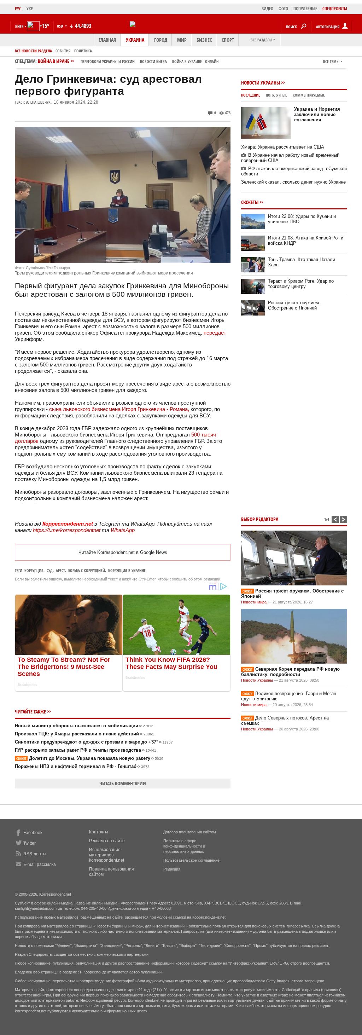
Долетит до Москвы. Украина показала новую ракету (89, 758)
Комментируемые (309, 95)
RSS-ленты (34, 853)
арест (60, 570)
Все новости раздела (33, 50)
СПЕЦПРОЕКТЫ (334, 9)
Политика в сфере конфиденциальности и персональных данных (184, 846)
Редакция (171, 869)
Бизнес (204, 39)
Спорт (228, 39)
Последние (250, 95)
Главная (107, 39)
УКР (30, 9)
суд (50, 570)
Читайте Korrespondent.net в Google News (122, 552)
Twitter (29, 843)
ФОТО (283, 9)
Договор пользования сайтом (189, 832)
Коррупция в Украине (127, 570)
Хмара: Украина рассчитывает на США (282, 147)
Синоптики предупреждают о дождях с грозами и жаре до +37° (94, 742)
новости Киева (153, 61)
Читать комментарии (122, 783)
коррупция (33, 570)
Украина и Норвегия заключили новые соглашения (317, 114)
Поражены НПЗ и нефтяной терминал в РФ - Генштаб (82, 766)
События (63, 50)
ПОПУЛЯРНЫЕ (305, 9)
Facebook (32, 832)
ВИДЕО (267, 9)
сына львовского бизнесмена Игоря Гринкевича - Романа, (118, 409)
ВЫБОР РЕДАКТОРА (259, 519)
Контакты (98, 831)
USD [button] (60, 26)
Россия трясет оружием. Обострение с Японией (294, 305)
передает (215, 333)
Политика (83, 50)
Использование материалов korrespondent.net (106, 855)
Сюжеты (249, 202)
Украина (135, 39)
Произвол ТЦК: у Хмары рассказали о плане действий (84, 733)
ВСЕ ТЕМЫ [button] (331, 61)
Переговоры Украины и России (108, 61)
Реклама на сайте (107, 840)
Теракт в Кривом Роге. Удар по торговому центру (301, 283)
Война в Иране (128, 61)
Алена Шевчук (38, 102)
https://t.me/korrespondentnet (66, 530)
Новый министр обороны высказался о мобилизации (84, 725)
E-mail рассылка (39, 864)
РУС (18, 9)
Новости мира (254, 602)
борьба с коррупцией (86, 570)
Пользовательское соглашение (191, 860)
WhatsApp (123, 530)
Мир (182, 39)
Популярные (276, 95)
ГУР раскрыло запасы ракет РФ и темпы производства (85, 750)
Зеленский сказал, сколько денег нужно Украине (293, 182)
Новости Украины (260, 82)
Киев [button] (19, 26)
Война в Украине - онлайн (195, 61)
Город (160, 39)
